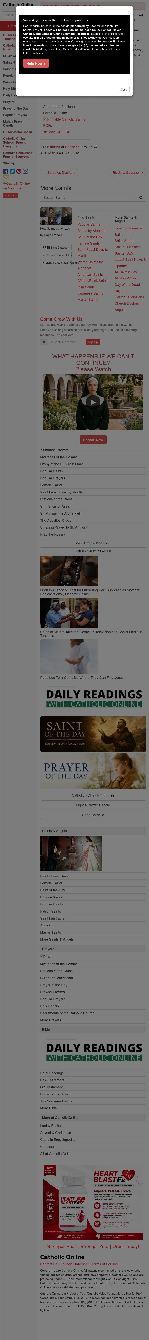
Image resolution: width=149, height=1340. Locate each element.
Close (123, 89)
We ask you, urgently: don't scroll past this (55, 19)
